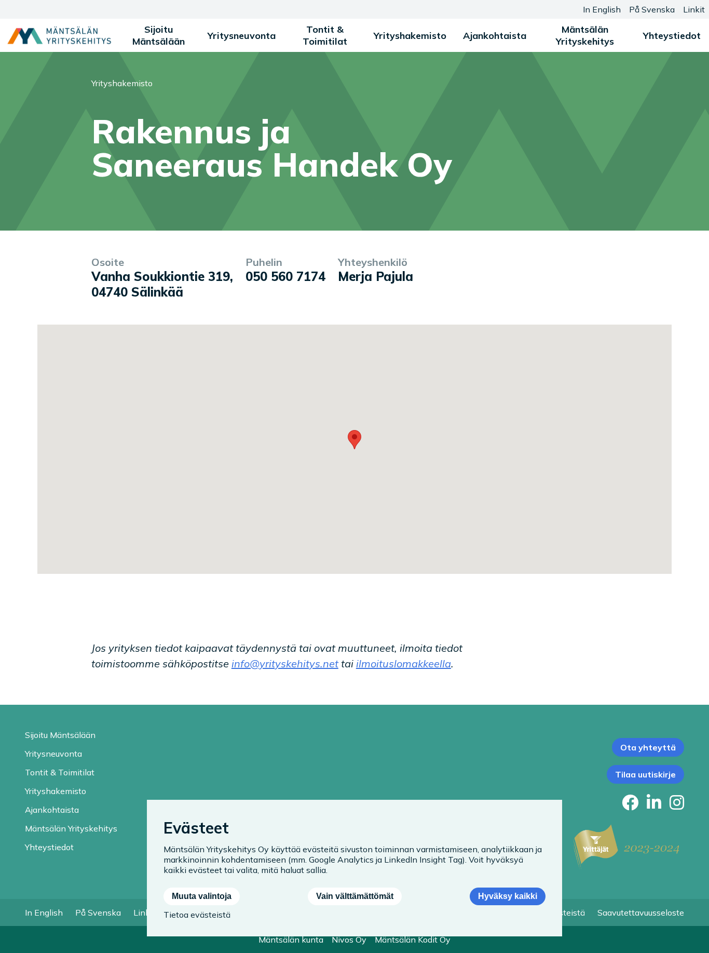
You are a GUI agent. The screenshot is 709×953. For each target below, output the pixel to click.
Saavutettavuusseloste (640, 912)
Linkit (694, 9)
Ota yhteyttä (648, 747)
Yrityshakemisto (410, 36)
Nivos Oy (349, 939)
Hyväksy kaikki (507, 896)
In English (602, 9)
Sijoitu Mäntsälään (158, 35)
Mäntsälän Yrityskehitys (585, 35)
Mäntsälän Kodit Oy (413, 939)
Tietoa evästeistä (196, 914)
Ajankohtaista (494, 36)
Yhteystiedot (672, 36)
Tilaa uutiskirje (645, 774)
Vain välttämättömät (354, 896)
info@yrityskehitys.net (284, 663)
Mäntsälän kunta (290, 939)
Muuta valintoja (201, 896)
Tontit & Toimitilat (325, 35)
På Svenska (652, 9)
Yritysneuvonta (242, 36)
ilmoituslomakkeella (403, 663)
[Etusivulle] (59, 35)
